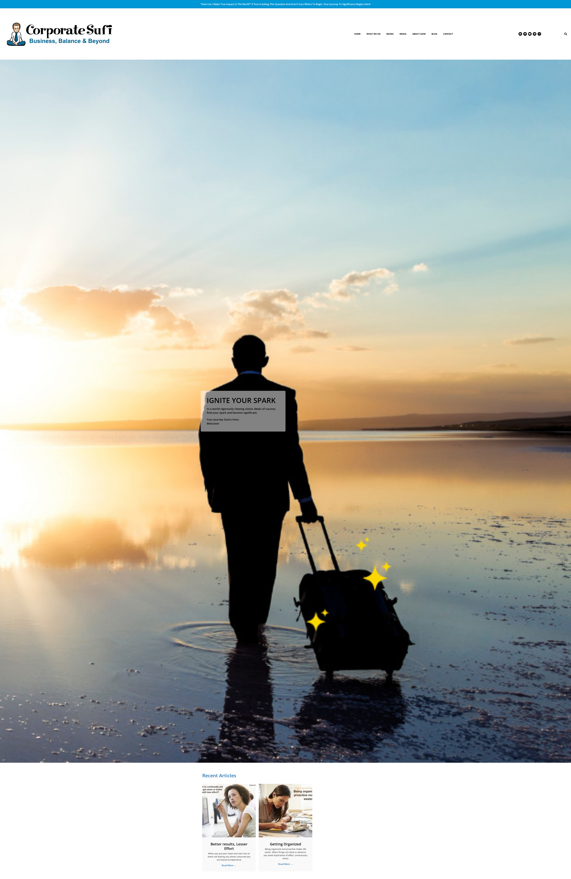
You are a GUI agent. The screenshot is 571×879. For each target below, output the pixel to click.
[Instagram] (539, 34)
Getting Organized (285, 844)
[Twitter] (525, 34)
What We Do (374, 33)
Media (403, 33)
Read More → (229, 865)
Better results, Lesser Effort (229, 846)
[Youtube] (530, 34)
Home (357, 33)
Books (390, 33)
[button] (565, 34)
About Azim (419, 33)
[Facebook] (520, 34)
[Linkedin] (534, 34)
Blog (434, 33)
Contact (448, 33)
